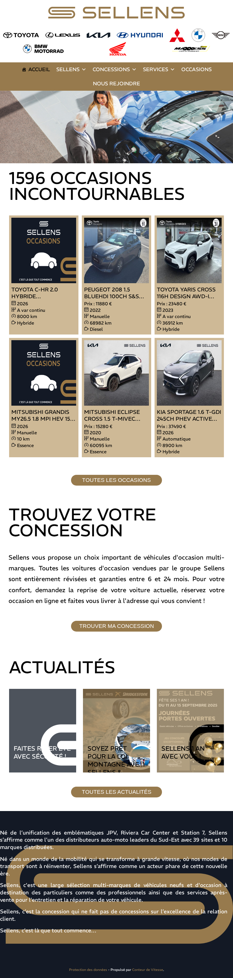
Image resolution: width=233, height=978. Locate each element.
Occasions (196, 69)
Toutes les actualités (116, 792)
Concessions (111, 69)
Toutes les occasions (116, 480)
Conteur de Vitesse (147, 970)
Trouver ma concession (116, 626)
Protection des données (88, 970)
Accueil (39, 69)
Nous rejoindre (116, 83)
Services (155, 69)
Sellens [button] (68, 69)
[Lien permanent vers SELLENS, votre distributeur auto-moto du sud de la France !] (116, 127)
